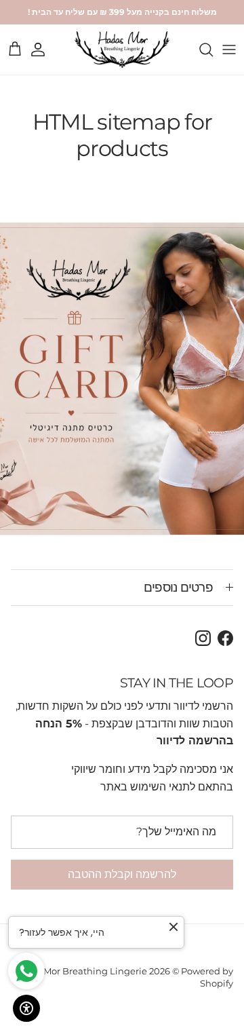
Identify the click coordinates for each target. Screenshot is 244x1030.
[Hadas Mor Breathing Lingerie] (122, 49)
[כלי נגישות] (26, 1008)
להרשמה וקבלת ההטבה (122, 874)
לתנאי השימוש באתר (147, 786)
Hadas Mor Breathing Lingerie (80, 971)
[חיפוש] (199, 49)
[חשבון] (45, 49)
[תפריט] (229, 49)
